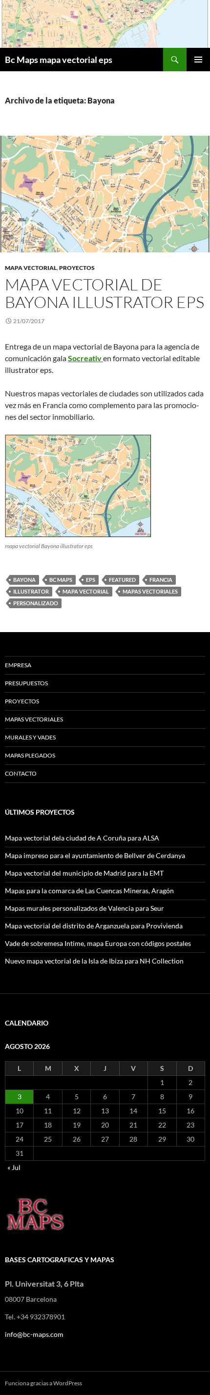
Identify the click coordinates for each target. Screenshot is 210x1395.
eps (90, 579)
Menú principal (198, 59)
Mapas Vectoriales (34, 719)
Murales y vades (30, 737)
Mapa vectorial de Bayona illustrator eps (104, 293)
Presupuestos (26, 683)
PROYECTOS (77, 267)
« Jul (14, 1167)
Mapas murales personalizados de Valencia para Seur (84, 908)
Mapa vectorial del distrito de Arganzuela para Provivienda (94, 926)
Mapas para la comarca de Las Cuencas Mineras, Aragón (89, 890)
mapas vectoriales (150, 591)
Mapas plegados (30, 755)
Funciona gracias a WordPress (43, 1383)
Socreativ (85, 358)
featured (122, 579)
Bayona (24, 579)
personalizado (35, 603)
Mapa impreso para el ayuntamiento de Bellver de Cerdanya (95, 855)
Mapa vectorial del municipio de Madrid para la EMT (84, 873)
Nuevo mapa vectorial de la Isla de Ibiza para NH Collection (94, 961)
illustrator (31, 591)
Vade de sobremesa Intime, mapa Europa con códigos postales (98, 943)
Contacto (21, 773)
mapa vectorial (31, 267)
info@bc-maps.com (34, 1334)
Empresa (18, 665)
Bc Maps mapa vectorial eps (58, 59)
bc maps (60, 579)
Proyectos (22, 701)
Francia (160, 579)
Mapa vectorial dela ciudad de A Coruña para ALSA (82, 838)
